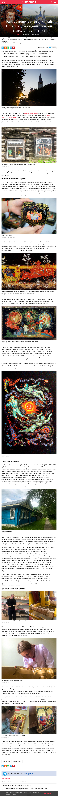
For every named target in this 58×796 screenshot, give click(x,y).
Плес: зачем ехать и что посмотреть (14, 782)
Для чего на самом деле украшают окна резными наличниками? (24, 788)
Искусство (6, 761)
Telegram (53, 47)
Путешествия (17, 761)
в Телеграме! (28, 774)
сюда (29, 792)
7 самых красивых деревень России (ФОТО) (17, 785)
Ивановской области (31, 113)
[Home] (3, 2)
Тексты (19, 34)
